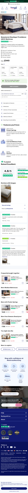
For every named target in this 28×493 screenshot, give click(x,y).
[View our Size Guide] (4, 64)
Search (6, 8)
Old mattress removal (15, 4)
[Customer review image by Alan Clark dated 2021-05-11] (6, 194)
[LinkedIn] (15, 447)
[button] (26, 15)
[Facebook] (2, 447)
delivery (24, 457)
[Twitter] (5, 447)
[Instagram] (8, 447)
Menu (2, 8)
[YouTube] (12, 447)
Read (4, 256)
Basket (25, 8)
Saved (20, 8)
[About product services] (10, 90)
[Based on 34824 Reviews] (8, 425)
